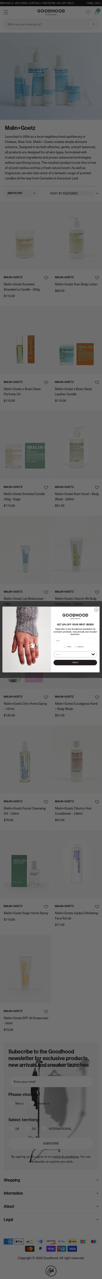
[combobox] (73, 654)
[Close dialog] (96, 609)
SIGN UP (75, 663)
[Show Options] (93, 654)
